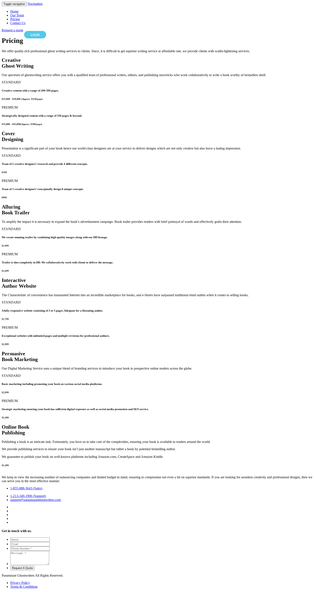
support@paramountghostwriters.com (35, 500)
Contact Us (17, 23)
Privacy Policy (20, 583)
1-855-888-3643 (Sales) (26, 488)
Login (35, 34)
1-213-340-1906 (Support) (28, 496)
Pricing (15, 19)
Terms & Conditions (24, 586)
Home (14, 11)
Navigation (35, 4)
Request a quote (12, 30)
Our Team (17, 15)
